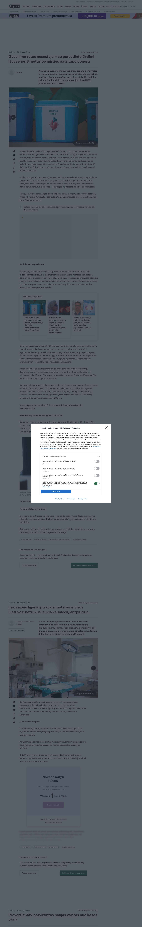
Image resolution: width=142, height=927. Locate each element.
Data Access (71, 499)
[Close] (107, 428)
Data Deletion (59, 499)
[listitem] (71, 457)
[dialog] (71, 463)
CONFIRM (56, 491)
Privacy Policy (82, 499)
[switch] (96, 461)
